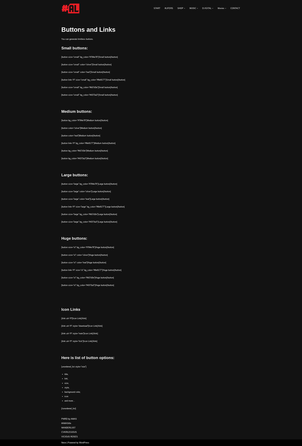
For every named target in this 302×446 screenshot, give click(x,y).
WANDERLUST (68, 427)
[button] (184, 8)
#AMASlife (66, 423)
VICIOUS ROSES (69, 436)
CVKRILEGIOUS (69, 432)
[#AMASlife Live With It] (70, 8)
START (157, 8)
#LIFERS (169, 8)
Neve (63, 442)
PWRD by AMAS (69, 419)
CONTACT (235, 8)
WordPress (84, 442)
